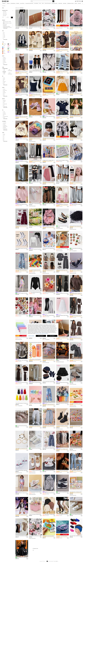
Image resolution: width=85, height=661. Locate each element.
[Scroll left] (81, 3)
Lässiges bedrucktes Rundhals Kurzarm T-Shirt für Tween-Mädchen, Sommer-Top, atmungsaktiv (62, 49)
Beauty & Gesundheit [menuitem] (54, 3)
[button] (80, 1)
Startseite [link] (3, 5)
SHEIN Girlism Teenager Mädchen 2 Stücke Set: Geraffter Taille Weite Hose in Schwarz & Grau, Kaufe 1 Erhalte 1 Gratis (49, 315)
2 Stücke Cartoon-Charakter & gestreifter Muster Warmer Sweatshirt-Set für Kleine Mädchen (76, 160)
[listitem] (22, 19)
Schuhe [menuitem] (43, 3)
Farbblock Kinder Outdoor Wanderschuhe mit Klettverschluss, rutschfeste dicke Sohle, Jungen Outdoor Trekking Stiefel (76, 381)
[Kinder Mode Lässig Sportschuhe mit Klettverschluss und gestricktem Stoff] (35, 106)
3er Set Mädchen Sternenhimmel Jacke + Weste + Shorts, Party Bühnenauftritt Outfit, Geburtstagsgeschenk (21, 514)
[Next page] (57, 561)
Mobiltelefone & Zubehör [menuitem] (70, 3)
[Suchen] (53, 1)
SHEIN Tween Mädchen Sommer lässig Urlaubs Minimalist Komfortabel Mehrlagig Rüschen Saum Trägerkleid (76, 115)
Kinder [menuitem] (40, 3)
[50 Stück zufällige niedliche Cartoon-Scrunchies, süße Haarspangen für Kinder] (76, 439)
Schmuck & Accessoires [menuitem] (48, 3)
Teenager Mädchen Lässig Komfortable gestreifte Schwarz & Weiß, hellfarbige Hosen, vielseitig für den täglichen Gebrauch (35, 382)
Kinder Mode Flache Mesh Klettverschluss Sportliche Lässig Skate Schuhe (49, 470)
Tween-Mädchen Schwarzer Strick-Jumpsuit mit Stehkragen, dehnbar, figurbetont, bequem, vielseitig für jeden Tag (35, 292)
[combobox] (20, 8)
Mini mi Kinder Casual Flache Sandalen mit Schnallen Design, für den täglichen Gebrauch (49, 116)
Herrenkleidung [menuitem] (36, 3)
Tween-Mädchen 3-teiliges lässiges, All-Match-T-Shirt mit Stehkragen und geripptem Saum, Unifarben (49, 514)
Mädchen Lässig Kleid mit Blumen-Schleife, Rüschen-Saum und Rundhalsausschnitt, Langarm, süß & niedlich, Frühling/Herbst (62, 93)
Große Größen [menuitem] (60, 3)
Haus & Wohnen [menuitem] (22, 3)
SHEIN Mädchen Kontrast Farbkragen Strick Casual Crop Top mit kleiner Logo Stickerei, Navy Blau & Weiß (62, 116)
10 (56, 561)
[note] (46, 29)
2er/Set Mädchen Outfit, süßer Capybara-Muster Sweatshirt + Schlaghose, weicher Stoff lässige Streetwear (35, 48)
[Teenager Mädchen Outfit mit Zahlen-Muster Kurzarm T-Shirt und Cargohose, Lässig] (21, 217)
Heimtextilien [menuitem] (64, 3)
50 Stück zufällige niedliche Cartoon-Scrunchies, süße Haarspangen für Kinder (76, 448)
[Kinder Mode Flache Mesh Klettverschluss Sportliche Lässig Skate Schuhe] (49, 461)
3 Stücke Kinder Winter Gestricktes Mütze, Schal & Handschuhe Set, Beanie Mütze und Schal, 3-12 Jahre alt (49, 381)
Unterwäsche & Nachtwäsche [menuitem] (29, 3)
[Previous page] (46, 561)
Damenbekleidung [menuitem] (13, 3)
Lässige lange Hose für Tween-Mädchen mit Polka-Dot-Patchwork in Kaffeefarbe (22, 71)
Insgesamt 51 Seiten (42, 561)
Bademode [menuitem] (17, 3)
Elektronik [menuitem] (76, 3)
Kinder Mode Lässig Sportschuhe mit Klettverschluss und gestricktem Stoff (35, 115)
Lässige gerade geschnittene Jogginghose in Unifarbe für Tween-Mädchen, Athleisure (35, 160)
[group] (7, 21)
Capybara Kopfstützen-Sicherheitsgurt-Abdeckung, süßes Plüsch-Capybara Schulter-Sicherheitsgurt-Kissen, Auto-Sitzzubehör (62, 248)
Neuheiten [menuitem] (8, 3)
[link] (77, 1)
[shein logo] (5, 1)
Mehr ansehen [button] (5, 28)
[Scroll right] (82, 3)
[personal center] (75, 1)
